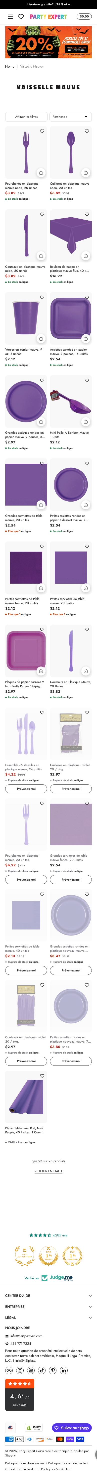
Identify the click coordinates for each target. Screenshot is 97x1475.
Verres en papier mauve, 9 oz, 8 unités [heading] (23, 352)
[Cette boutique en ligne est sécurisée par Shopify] (34, 1428)
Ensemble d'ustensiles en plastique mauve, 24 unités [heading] (23, 767)
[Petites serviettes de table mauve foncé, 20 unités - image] (26, 567)
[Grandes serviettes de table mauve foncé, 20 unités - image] (71, 824)
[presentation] (26, 185)
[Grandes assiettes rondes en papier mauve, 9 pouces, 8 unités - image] (26, 401)
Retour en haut (48, 1171)
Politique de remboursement (25, 1463)
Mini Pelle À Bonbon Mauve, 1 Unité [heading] (70, 435)
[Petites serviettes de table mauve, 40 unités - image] (26, 915)
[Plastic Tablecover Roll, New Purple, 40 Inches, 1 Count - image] (26, 1097)
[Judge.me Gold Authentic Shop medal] (25, 1256)
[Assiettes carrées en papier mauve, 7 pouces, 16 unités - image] (71, 318)
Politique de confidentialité (67, 1463)
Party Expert (27, 1451)
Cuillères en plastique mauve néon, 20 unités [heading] (70, 186)
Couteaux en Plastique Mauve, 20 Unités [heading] (70, 684)
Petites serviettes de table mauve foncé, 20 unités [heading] (22, 601)
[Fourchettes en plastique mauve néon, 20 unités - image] (26, 152)
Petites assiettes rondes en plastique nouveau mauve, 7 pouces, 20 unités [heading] (69, 1039)
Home (9, 66)
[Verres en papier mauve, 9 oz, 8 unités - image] (26, 318)
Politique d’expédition (56, 1469)
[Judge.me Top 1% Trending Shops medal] (72, 1256)
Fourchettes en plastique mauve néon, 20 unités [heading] (22, 186)
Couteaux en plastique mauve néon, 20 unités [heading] (25, 269)
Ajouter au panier (41, 172)
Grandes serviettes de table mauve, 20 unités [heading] (24, 518)
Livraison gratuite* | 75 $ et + (48, 4)
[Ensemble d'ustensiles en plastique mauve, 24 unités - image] (26, 734)
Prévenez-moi (26, 789)
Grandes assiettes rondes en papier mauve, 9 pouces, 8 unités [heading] (24, 435)
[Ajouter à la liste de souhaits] (42, 131)
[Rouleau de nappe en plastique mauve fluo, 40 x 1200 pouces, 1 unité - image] (71, 235)
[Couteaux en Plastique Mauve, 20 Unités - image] (71, 651)
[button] (83, 17)
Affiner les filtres (26, 116)
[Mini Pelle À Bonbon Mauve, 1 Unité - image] (71, 401)
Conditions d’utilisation (21, 1469)
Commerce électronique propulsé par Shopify (47, 1453)
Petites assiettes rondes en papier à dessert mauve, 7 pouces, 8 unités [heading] (68, 518)
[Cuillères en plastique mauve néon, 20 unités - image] (71, 152)
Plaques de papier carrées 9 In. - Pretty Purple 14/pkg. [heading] (24, 684)
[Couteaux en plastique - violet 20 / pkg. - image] (26, 1006)
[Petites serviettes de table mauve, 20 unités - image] (71, 567)
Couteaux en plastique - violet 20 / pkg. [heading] (25, 1039)
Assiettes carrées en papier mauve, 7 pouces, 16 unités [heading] (69, 352)
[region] (48, 4)
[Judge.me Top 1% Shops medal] (48, 1256)
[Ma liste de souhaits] (21, 17)
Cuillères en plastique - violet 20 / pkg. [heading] (70, 767)
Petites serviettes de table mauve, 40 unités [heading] (22, 948)
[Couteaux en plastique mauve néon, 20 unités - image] (26, 235)
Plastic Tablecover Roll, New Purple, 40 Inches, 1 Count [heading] (24, 1130)
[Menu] (10, 16)
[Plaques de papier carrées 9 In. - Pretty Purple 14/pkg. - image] (26, 651)
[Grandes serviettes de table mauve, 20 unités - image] (26, 484)
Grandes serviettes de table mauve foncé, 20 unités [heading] (68, 858)
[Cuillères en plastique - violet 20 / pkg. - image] (71, 734)
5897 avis (19, 1405)
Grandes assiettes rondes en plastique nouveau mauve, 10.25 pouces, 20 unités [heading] (69, 948)
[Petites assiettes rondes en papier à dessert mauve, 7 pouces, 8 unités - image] (71, 484)
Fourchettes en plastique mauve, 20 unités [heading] (22, 858)
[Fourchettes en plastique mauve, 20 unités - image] (26, 824)
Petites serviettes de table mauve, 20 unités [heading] (67, 601)
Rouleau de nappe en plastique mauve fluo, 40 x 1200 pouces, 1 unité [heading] (68, 269)
